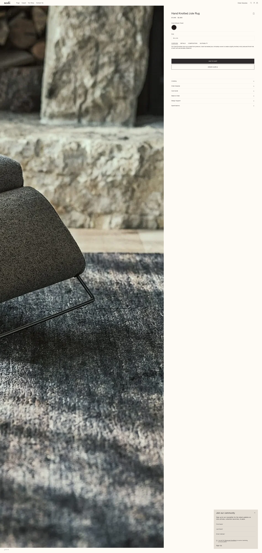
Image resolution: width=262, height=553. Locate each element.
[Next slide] (160, 277)
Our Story (31, 3)
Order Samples (242, 3)
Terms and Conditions (230, 540)
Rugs (18, 3)
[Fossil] (174, 27)
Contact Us (39, 3)
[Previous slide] (4, 277)
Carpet (24, 3)
